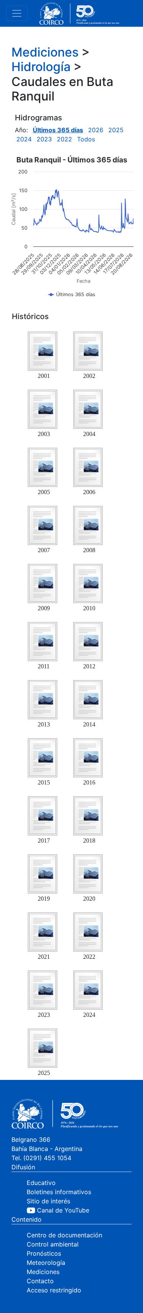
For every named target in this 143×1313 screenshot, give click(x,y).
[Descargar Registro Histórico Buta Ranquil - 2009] (42, 583)
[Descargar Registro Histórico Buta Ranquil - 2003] (42, 408)
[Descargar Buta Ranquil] (42, 989)
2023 (44, 139)
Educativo (41, 1183)
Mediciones (45, 52)
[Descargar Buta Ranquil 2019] (42, 873)
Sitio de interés (48, 1201)
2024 (24, 139)
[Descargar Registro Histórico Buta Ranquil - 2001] (42, 350)
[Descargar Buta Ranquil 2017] (42, 815)
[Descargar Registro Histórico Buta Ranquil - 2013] (42, 699)
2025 (116, 130)
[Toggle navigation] (16, 13)
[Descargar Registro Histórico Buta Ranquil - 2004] (87, 408)
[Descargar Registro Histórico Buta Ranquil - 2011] (42, 641)
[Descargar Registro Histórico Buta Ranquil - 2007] (42, 524)
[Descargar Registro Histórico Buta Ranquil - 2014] (87, 699)
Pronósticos (44, 1253)
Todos (86, 139)
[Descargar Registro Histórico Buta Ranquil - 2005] (42, 466)
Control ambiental (53, 1244)
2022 (64, 139)
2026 (95, 130)
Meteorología (46, 1262)
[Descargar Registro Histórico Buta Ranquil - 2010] (87, 583)
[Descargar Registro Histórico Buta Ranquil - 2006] (87, 466)
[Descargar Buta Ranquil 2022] (87, 931)
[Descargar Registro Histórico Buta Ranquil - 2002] (87, 350)
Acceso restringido (54, 1290)
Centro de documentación (64, 1235)
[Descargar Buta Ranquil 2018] (87, 815)
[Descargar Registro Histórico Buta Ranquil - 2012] (87, 641)
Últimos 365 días (58, 130)
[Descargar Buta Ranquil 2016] (87, 757)
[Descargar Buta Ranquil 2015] (42, 757)
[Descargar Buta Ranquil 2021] (42, 931)
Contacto (40, 1281)
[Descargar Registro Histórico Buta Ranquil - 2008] (87, 524)
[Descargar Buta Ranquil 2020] (87, 873)
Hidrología (41, 66)
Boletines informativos (59, 1192)
